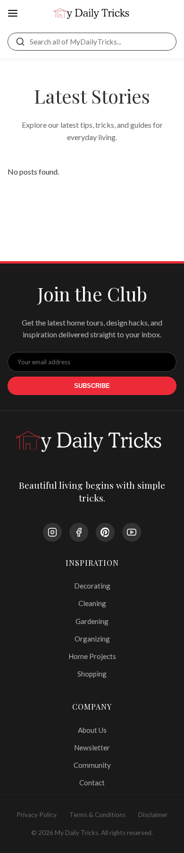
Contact (92, 782)
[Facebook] (78, 532)
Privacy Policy (37, 814)
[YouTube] (131, 532)
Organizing (92, 638)
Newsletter (92, 747)
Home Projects (92, 656)
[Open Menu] (12, 14)
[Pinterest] (105, 532)
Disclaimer (152, 814)
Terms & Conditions (97, 814)
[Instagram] (52, 532)
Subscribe (92, 385)
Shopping (92, 673)
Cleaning (92, 603)
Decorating (92, 585)
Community (92, 765)
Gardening (92, 621)
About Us (92, 730)
